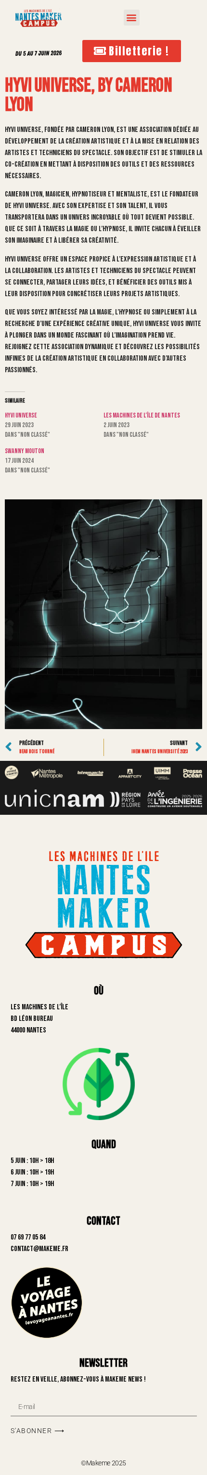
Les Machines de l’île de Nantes (142, 415)
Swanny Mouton (24, 451)
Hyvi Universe (21, 415)
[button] (132, 18)
